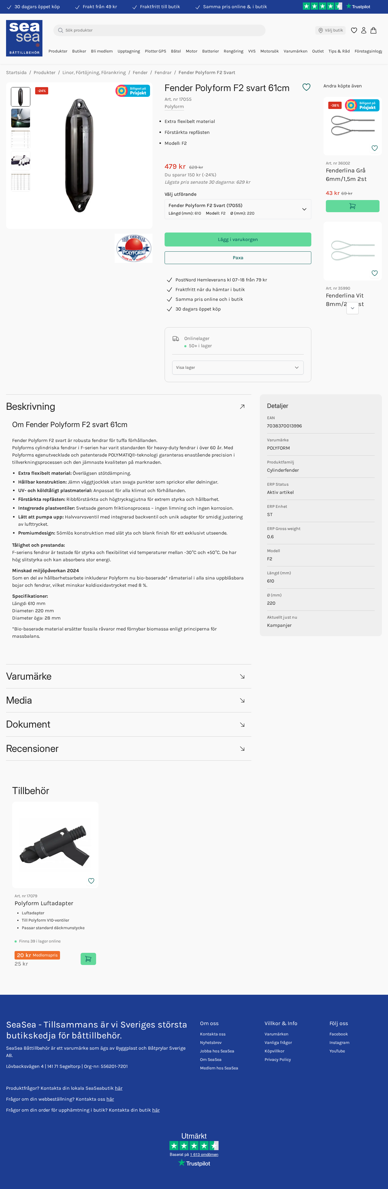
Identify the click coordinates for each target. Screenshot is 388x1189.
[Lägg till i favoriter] (375, 148)
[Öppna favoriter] (354, 30)
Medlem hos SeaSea (219, 1068)
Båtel (176, 51)
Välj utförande (180, 194)
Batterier (210, 51)
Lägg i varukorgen (238, 239)
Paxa (238, 257)
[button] (128, 406)
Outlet (318, 51)
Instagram (339, 1042)
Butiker (79, 51)
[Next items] (352, 308)
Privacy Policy (278, 1059)
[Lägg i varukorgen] (353, 206)
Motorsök (269, 51)
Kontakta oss (213, 1034)
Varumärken (295, 51)
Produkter (57, 51)
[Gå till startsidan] (24, 38)
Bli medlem (102, 51)
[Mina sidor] (363, 30)
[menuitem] (57, 51)
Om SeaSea (211, 1059)
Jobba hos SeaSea (217, 1051)
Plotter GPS (155, 51)
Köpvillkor (274, 1051)
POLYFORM (278, 448)
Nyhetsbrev (211, 1042)
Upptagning (129, 51)
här (118, 1088)
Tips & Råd (339, 51)
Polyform (174, 106)
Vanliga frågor (278, 1042)
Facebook (338, 1034)
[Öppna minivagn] (373, 30)
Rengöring (233, 51)
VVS (252, 51)
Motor (191, 51)
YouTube (337, 1051)
